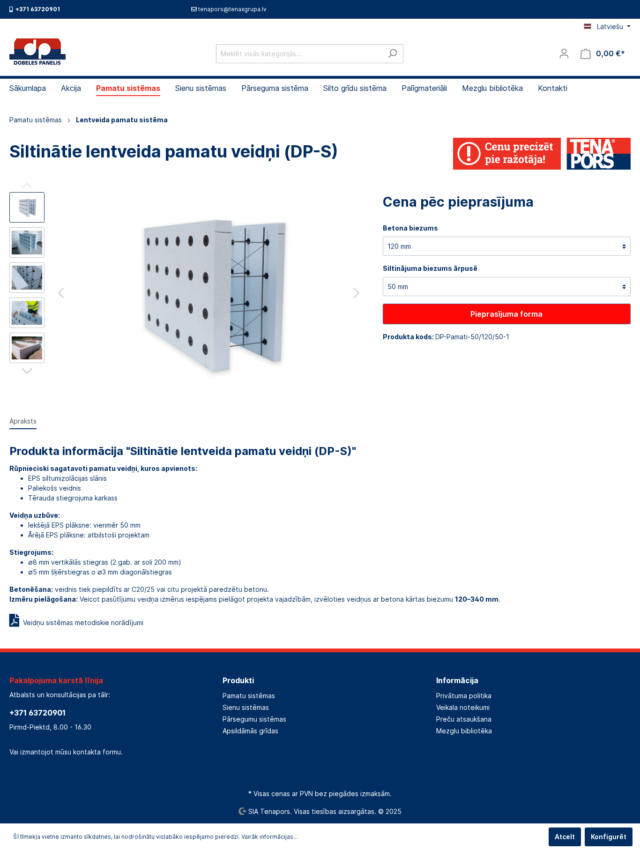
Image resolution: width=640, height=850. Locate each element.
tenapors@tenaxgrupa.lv (232, 9)
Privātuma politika (463, 696)
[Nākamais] (357, 293)
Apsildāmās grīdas (250, 731)
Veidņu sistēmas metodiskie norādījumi (81, 622)
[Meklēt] (392, 53)
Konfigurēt (608, 837)
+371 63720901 (37, 712)
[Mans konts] (564, 53)
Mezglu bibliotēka (464, 731)
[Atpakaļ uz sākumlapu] (37, 51)
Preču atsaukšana (463, 719)
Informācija (457, 680)
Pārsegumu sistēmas (254, 719)
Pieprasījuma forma (506, 314)
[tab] (23, 420)
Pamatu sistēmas (249, 696)
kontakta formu (97, 752)
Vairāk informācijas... (269, 836)
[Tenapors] (542, 153)
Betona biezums (410, 228)
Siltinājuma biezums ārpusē (430, 268)
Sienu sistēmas (246, 707)
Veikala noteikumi (463, 707)
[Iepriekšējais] (61, 293)
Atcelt (565, 837)
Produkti (238, 680)
